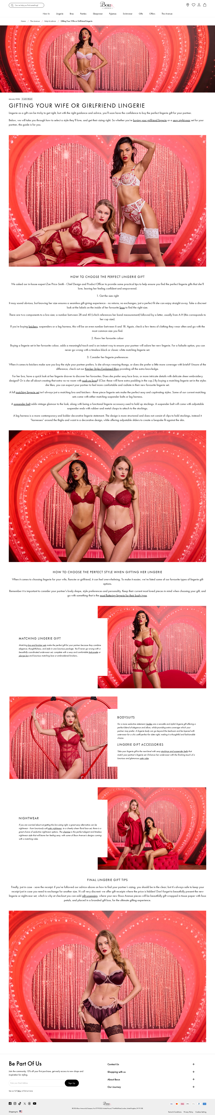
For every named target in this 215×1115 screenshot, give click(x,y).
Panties (83, 13)
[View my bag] (204, 6)
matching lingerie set (27, 392)
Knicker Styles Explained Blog (102, 369)
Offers (152, 13)
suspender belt (22, 404)
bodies (149, 724)
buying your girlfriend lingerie (150, 120)
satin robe (144, 758)
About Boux (114, 1079)
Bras (72, 13)
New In (46, 13)
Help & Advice (50, 21)
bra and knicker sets (37, 645)
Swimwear (127, 13)
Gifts (141, 13)
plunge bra (24, 655)
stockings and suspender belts (174, 751)
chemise (66, 831)
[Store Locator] (187, 6)
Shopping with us (116, 1071)
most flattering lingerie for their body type (123, 595)
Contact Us (113, 1064)
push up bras (89, 380)
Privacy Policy (188, 1112)
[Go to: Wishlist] (193, 5)
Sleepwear (98, 13)
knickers (33, 326)
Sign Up (71, 1083)
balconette (93, 652)
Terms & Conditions (175, 1112)
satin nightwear (55, 828)
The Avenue (167, 13)
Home (23, 21)
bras (122, 307)
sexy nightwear (181, 120)
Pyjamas (112, 13)
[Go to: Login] (199, 5)
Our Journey (114, 1087)
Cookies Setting (200, 1112)
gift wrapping (90, 895)
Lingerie (59, 13)
